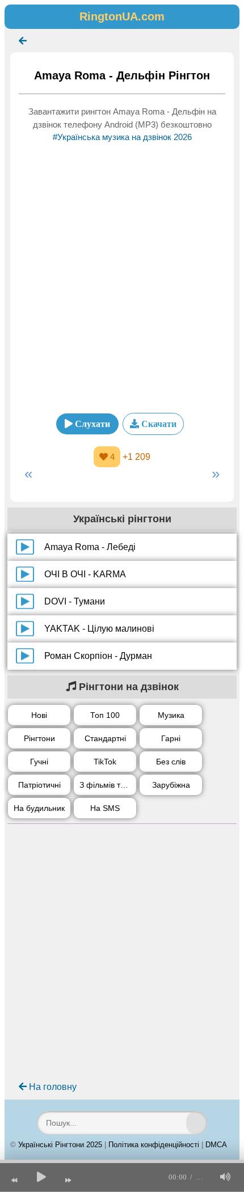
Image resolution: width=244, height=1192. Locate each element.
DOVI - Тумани (74, 601)
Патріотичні (39, 784)
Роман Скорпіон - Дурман (98, 656)
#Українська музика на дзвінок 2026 (122, 137)
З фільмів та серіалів (107, 784)
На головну (52, 1087)
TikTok (105, 761)
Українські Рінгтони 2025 (60, 1144)
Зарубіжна (171, 784)
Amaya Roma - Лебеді (90, 547)
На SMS (105, 808)
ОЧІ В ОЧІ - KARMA (85, 574)
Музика (171, 715)
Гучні (39, 761)
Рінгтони (39, 738)
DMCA (216, 1144)
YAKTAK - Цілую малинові (99, 628)
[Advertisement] (122, 274)
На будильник (39, 808)
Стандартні (105, 738)
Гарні (170, 738)
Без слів (171, 761)
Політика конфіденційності (153, 1144)
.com (122, 16)
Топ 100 (105, 715)
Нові (39, 715)
